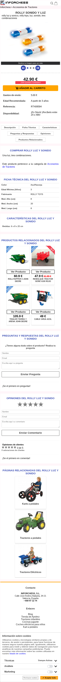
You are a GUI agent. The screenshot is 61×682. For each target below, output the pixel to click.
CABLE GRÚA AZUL (43, 319)
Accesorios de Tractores (25, 7)
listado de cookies (18, 653)
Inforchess (5, 7)
